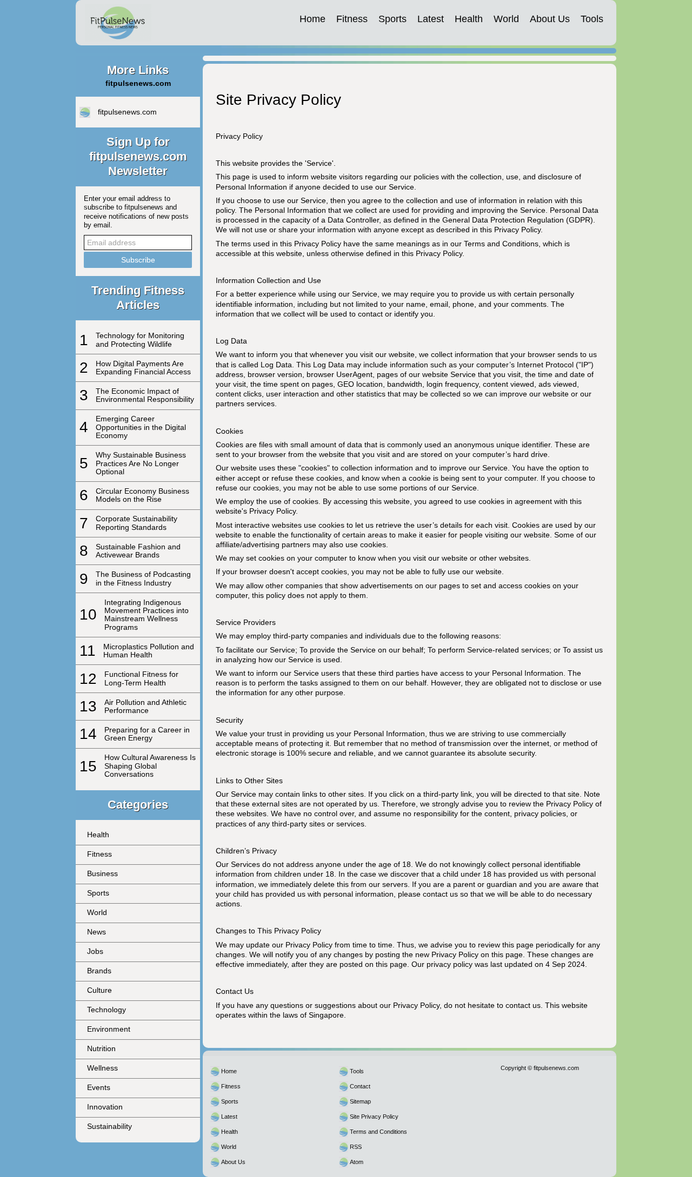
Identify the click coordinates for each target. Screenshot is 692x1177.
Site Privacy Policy (374, 1116)
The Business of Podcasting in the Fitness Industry (143, 578)
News (96, 931)
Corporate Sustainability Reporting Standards (136, 522)
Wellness (102, 1068)
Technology (106, 1009)
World (506, 19)
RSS (356, 1147)
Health (469, 19)
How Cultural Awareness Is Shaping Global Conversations (150, 765)
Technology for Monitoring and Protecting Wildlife (140, 339)
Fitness (352, 19)
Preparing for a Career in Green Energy (147, 733)
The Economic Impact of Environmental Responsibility (145, 395)
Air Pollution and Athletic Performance (145, 706)
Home (312, 19)
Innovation (105, 1106)
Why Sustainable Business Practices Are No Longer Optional (141, 463)
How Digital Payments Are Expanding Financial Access (143, 367)
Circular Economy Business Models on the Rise (142, 495)
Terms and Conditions (378, 1131)
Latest (430, 19)
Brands (99, 970)
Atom (356, 1162)
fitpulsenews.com (127, 111)
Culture (99, 990)
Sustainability (109, 1126)
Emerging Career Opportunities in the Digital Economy (141, 427)
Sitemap (360, 1101)
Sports (392, 19)
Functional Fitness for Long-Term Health (141, 678)
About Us (550, 19)
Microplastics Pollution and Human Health (148, 650)
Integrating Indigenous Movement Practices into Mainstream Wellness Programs (146, 614)
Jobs (95, 951)
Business (102, 873)
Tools (592, 19)
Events (98, 1087)
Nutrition (101, 1048)
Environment (108, 1029)
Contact (360, 1086)
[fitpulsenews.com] (118, 22)
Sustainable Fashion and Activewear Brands (138, 550)
